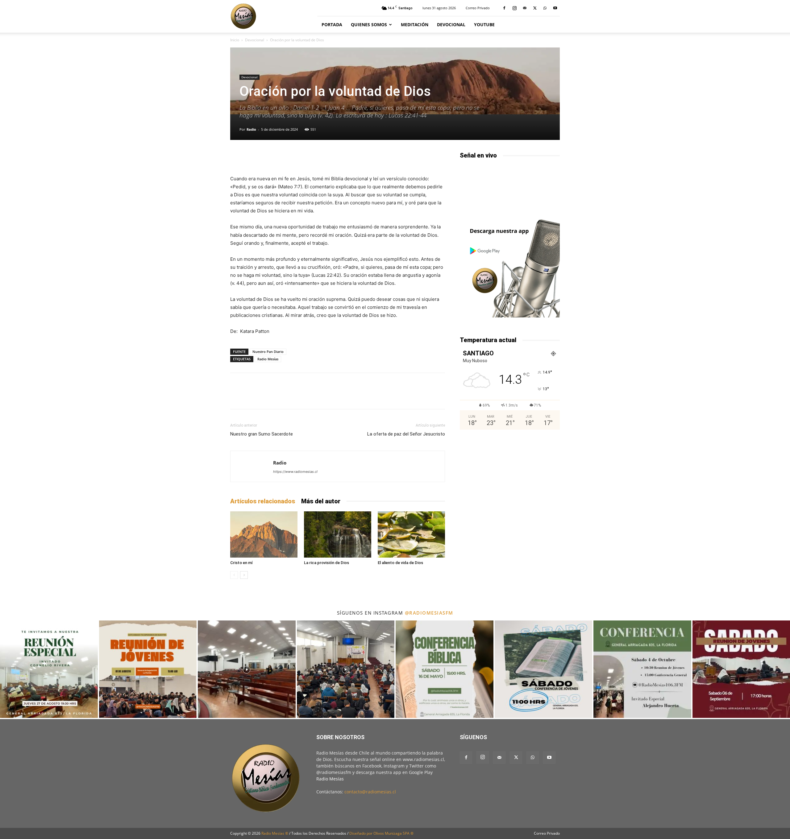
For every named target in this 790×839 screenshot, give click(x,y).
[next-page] (244, 575)
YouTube (484, 24)
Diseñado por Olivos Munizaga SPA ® (381, 833)
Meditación (414, 24)
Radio (251, 129)
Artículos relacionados (262, 501)
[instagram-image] (49, 669)
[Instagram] (514, 8)
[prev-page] (234, 575)
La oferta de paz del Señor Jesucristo (406, 434)
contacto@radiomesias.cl (370, 792)
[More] (413, 157)
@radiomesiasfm (429, 613)
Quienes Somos (369, 24)
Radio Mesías (267, 359)
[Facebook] (504, 8)
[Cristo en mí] (263, 534)
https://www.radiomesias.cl (295, 471)
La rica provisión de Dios (326, 562)
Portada (332, 24)
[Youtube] (555, 8)
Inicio (234, 40)
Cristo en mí (241, 562)
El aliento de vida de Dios (400, 562)
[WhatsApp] (545, 8)
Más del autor (320, 501)
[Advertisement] (510, 484)
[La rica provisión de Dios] (337, 534)
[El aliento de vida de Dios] (411, 534)
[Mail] (524, 8)
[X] (534, 8)
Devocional (451, 24)
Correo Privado (478, 8)
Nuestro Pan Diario (268, 351)
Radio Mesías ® (274, 833)
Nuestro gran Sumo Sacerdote (261, 434)
